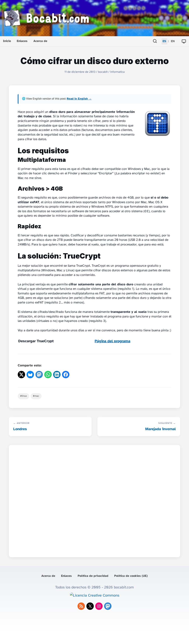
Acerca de (40, 41)
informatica (117, 72)
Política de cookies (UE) (131, 576)
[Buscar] (155, 41)
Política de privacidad (93, 576)
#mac (36, 396)
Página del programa (112, 341)
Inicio (7, 41)
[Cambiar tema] (184, 41)
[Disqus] (94, 500)
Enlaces (22, 41)
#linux (23, 396)
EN (173, 41)
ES (164, 41)
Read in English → (79, 98)
